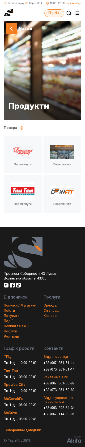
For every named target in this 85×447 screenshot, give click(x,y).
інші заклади (73, 3)
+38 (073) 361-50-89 (59, 390)
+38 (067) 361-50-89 (59, 383)
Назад (25, 28)
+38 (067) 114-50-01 (59, 414)
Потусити (11, 316)
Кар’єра (49, 316)
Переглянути (23, 164)
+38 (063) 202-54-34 (59, 408)
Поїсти (9, 310)
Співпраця (51, 310)
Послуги (10, 331)
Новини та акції (16, 326)
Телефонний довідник (22, 430)
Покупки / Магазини (20, 305)
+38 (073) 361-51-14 (59, 369)
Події (8, 321)
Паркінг (54, 13)
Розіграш (11, 336)
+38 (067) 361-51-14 (59, 363)
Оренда (49, 305)
